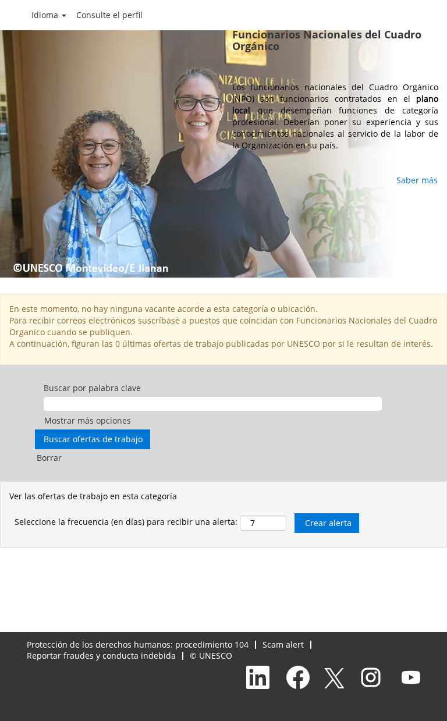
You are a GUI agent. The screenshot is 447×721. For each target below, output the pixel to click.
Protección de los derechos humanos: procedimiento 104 (138, 644)
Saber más (417, 180)
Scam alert (283, 644)
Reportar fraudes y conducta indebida (101, 655)
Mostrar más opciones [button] (87, 420)
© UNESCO (211, 655)
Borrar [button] (49, 457)
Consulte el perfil (109, 14)
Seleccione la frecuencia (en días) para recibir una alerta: (126, 521)
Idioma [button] (46, 14)
